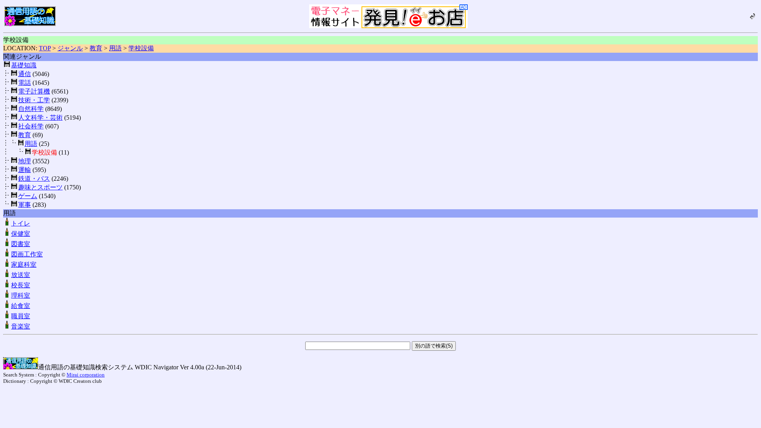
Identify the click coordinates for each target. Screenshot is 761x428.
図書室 (20, 244)
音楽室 (20, 326)
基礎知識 (23, 65)
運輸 (24, 169)
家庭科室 (23, 264)
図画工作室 (27, 254)
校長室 (20, 285)
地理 (24, 161)
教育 (96, 48)
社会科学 (31, 126)
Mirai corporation (86, 375)
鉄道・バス (34, 178)
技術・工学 (34, 100)
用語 (115, 48)
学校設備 (141, 48)
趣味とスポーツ (40, 187)
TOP (45, 48)
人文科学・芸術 (40, 117)
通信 (24, 74)
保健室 (20, 233)
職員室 (20, 316)
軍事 (24, 204)
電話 (24, 82)
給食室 (20, 305)
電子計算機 (34, 91)
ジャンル (70, 48)
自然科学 (31, 108)
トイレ (20, 223)
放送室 (20, 274)
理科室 (20, 295)
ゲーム (27, 196)
